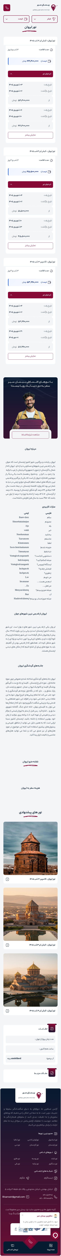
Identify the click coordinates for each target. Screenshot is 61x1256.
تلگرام (22, 1178)
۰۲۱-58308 (48, 1195)
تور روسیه (35, 1158)
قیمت (20, 19)
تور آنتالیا (17, 1140)
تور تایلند (54, 1158)
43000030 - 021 (46, 1198)
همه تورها (51, 1249)
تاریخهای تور (47, 73)
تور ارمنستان (52, 1145)
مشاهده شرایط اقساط (31, 435)
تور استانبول (52, 1140)
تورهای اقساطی (12, 1249)
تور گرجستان (34, 1145)
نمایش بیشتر (30, 135)
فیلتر (49, 19)
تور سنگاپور (53, 1164)
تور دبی (17, 1145)
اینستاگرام (48, 1178)
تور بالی (17, 1164)
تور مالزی (17, 1158)
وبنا (10, 1214)
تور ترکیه (35, 1164)
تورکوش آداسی (33, 1140)
